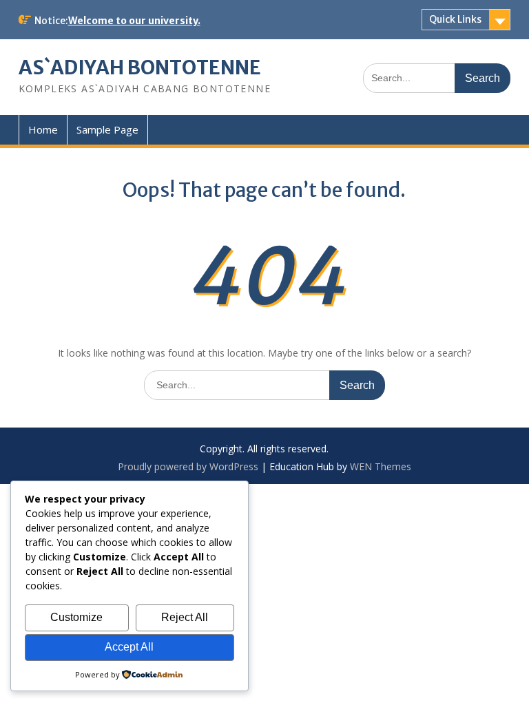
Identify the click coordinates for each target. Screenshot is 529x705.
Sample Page (107, 129)
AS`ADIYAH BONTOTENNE (140, 67)
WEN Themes (380, 466)
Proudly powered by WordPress (188, 466)
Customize (76, 617)
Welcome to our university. (134, 20)
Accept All (129, 647)
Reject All (184, 617)
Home (43, 129)
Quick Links (455, 19)
